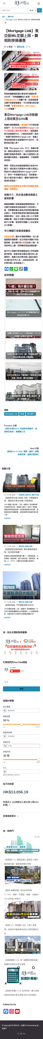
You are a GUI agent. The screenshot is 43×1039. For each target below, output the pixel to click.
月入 (5, 768)
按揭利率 (6, 742)
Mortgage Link (11, 414)
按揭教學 (21, 495)
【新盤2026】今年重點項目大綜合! (19, 605)
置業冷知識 (35, 495)
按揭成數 (6, 716)
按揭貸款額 (7, 732)
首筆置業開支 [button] (9, 816)
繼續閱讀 (7, 518)
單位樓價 (6, 707)
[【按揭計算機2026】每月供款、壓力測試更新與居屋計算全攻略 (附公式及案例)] (4, 986)
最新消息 (10, 17)
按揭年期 (6, 752)
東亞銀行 (31, 414)
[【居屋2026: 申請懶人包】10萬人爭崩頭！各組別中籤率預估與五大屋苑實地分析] (4, 921)
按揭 (22, 414)
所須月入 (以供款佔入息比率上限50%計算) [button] (21, 803)
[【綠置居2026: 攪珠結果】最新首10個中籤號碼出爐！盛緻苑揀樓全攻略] (4, 855)
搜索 (21, 689)
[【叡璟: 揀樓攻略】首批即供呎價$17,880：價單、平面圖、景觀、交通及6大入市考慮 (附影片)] (4, 886)
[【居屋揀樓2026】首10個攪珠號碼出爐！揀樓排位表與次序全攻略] (4, 956)
